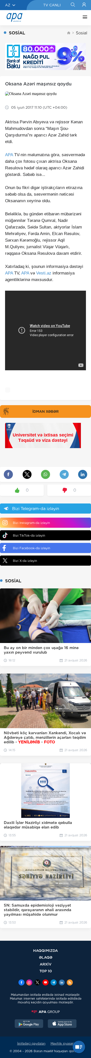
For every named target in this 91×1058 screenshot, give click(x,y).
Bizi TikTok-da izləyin (29, 535)
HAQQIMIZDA (45, 950)
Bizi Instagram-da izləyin (31, 523)
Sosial (81, 33)
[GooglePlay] (29, 1024)
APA (9, 154)
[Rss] (70, 982)
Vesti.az (43, 273)
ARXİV (46, 964)
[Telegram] (54, 982)
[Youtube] (45, 982)
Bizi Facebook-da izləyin (31, 548)
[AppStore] (62, 1024)
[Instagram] (29, 982)
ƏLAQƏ (45, 957)
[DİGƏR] (83, 17)
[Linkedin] (62, 982)
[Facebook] (21, 982)
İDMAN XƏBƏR (45, 411)
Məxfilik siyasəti (62, 1043)
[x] (37, 982)
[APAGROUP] (45, 1011)
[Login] (84, 5)
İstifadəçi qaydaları (31, 1043)
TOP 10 (45, 971)
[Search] (72, 5)
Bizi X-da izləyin (25, 561)
